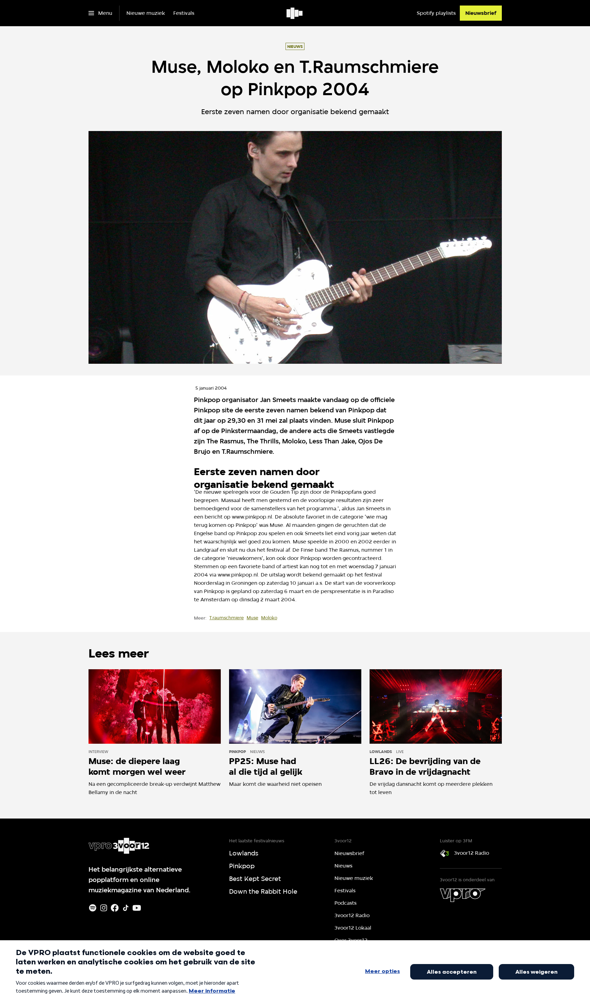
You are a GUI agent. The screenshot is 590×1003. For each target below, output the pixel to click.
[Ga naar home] (295, 13)
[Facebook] (115, 908)
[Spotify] (93, 908)
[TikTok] (126, 908)
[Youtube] (137, 908)
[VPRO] (462, 895)
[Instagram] (104, 908)
